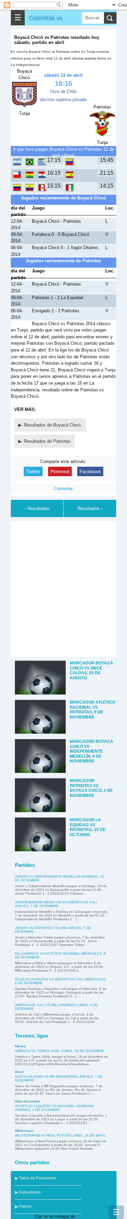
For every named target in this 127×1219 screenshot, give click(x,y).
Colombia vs (45, 17)
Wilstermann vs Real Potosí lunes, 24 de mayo (60, 1135)
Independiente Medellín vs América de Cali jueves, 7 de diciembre (56, 904)
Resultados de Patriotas (47, 441)
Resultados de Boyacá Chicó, (53, 425)
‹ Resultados (37, 508)
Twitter (33, 471)
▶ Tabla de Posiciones (35, 1178)
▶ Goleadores (28, 1192)
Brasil (19, 1072)
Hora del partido (27, 1101)
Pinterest (59, 471)
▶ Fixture (23, 1206)
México (20, 1046)
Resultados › (90, 508)
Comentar (63, 488)
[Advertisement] (63, 588)
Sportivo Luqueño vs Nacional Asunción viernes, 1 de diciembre (54, 1108)
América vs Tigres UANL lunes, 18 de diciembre (59, 1051)
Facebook (90, 471)
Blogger (84, 1216)
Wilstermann (24, 1130)
